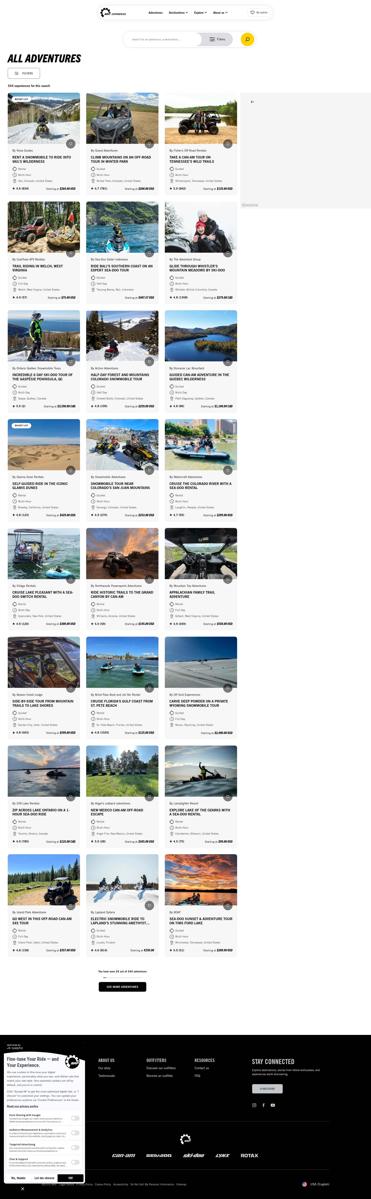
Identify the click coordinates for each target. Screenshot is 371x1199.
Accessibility (120, 1184)
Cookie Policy (103, 1184)
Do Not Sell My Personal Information (152, 1184)
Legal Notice (66, 1184)
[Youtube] (273, 1106)
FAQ (197, 1076)
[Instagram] (254, 1106)
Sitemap (181, 1184)
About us (218, 12)
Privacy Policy (84, 1184)
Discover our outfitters (161, 1068)
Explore (199, 12)
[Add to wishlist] (70, 143)
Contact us (202, 1068)
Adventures (156, 12)
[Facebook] (263, 1106)
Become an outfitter (159, 1076)
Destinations (177, 12)
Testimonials (106, 1076)
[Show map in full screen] (252, 101)
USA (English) (319, 1184)
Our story (104, 1068)
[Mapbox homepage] (249, 205)
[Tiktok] (282, 1106)
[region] (305, 150)
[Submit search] (247, 39)
